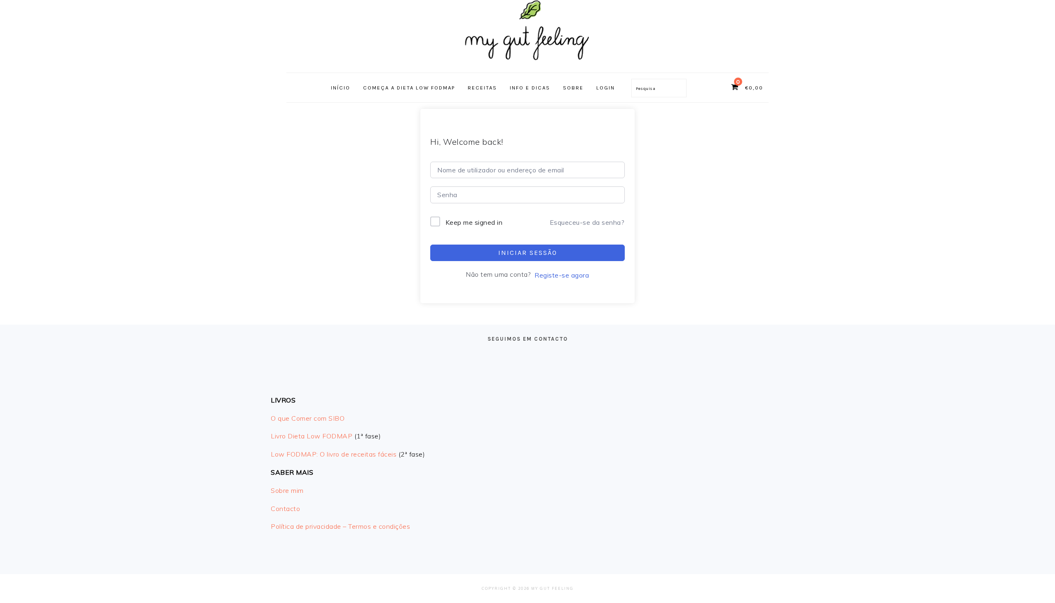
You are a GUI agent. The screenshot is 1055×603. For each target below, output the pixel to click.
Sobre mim (287, 490)
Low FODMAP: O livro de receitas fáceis (333, 454)
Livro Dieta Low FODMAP (311, 436)
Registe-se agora (562, 275)
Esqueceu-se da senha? (587, 222)
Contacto (285, 508)
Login (605, 88)
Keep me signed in (474, 222)
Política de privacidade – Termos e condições (340, 526)
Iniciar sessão (527, 253)
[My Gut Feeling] (527, 64)
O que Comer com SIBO (308, 418)
